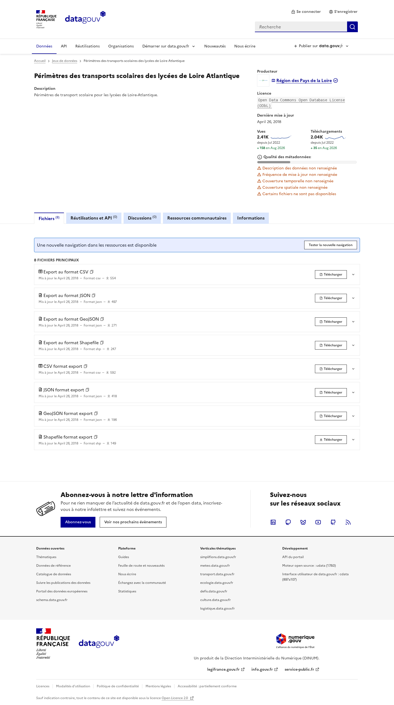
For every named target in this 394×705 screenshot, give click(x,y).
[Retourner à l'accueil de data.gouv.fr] (85, 19)
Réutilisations (87, 46)
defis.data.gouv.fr (213, 591)
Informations (251, 218)
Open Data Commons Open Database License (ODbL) (301, 102)
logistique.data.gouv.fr (217, 608)
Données (44, 46)
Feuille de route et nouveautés (141, 565)
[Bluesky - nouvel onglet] (303, 522)
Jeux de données (64, 60)
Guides (123, 557)
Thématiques (46, 557)
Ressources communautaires (196, 218)
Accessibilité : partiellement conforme (207, 686)
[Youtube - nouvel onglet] (318, 522)
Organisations (121, 46)
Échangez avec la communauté (142, 582)
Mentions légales (158, 686)
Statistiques (127, 591)
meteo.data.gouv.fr (215, 565)
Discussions (142, 217)
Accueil (40, 60)
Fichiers (49, 218)
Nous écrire (244, 46)
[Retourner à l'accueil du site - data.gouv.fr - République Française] (99, 643)
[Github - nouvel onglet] (333, 522)
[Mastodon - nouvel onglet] (288, 522)
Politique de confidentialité (118, 686)
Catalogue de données (53, 574)
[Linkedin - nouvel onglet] (273, 522)
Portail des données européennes (61, 591)
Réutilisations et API (93, 217)
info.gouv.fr (262, 669)
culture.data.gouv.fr (215, 600)
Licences (42, 686)
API (64, 46)
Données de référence (53, 565)
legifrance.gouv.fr (223, 669)
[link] (306, 11)
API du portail (293, 557)
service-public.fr (299, 669)
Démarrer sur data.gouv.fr (165, 46)
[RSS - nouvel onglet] (348, 522)
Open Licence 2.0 (175, 698)
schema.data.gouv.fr (52, 600)
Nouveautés (215, 46)
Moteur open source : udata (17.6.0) (309, 565)
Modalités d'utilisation (73, 686)
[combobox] (306, 26)
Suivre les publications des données (63, 582)
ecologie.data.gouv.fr (216, 582)
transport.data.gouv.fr (217, 574)
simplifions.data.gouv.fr (218, 557)
